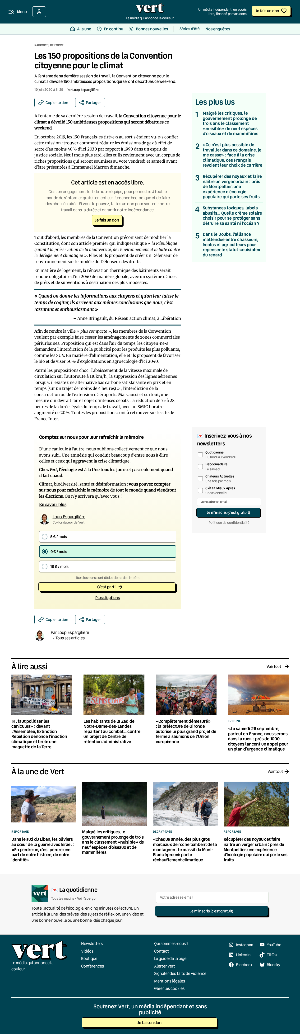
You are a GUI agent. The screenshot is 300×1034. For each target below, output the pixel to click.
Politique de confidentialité (229, 522)
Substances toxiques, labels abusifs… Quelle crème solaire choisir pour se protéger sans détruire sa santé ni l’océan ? (232, 215)
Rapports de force (49, 45)
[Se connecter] (39, 11)
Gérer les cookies (169, 988)
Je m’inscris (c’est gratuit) (228, 512)
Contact (161, 951)
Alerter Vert (164, 965)
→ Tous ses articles (68, 638)
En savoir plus (52, 504)
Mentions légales (169, 980)
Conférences (92, 965)
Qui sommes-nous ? (171, 943)
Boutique (89, 958)
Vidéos (87, 951)
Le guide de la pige (170, 958)
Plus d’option (107, 597)
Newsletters (92, 943)
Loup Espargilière (85, 89)
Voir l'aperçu (86, 898)
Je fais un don (267, 10)
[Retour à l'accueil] (150, 9)
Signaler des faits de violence (180, 973)
